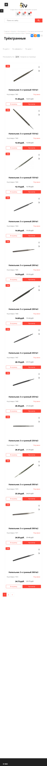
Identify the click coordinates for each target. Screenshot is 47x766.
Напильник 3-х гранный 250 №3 (23, 440)
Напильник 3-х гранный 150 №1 (23, 90)
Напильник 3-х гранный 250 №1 (23, 353)
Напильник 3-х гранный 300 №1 (23, 484)
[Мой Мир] (38, 35)
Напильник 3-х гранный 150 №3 (23, 177)
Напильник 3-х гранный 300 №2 (23, 528)
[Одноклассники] (35, 35)
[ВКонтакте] (32, 35)
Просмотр (31, 104)
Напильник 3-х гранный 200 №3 (23, 309)
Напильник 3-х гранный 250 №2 (23, 397)
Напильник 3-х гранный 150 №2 (23, 133)
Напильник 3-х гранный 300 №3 (23, 572)
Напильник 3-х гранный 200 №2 (23, 265)
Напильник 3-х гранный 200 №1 (23, 221)
